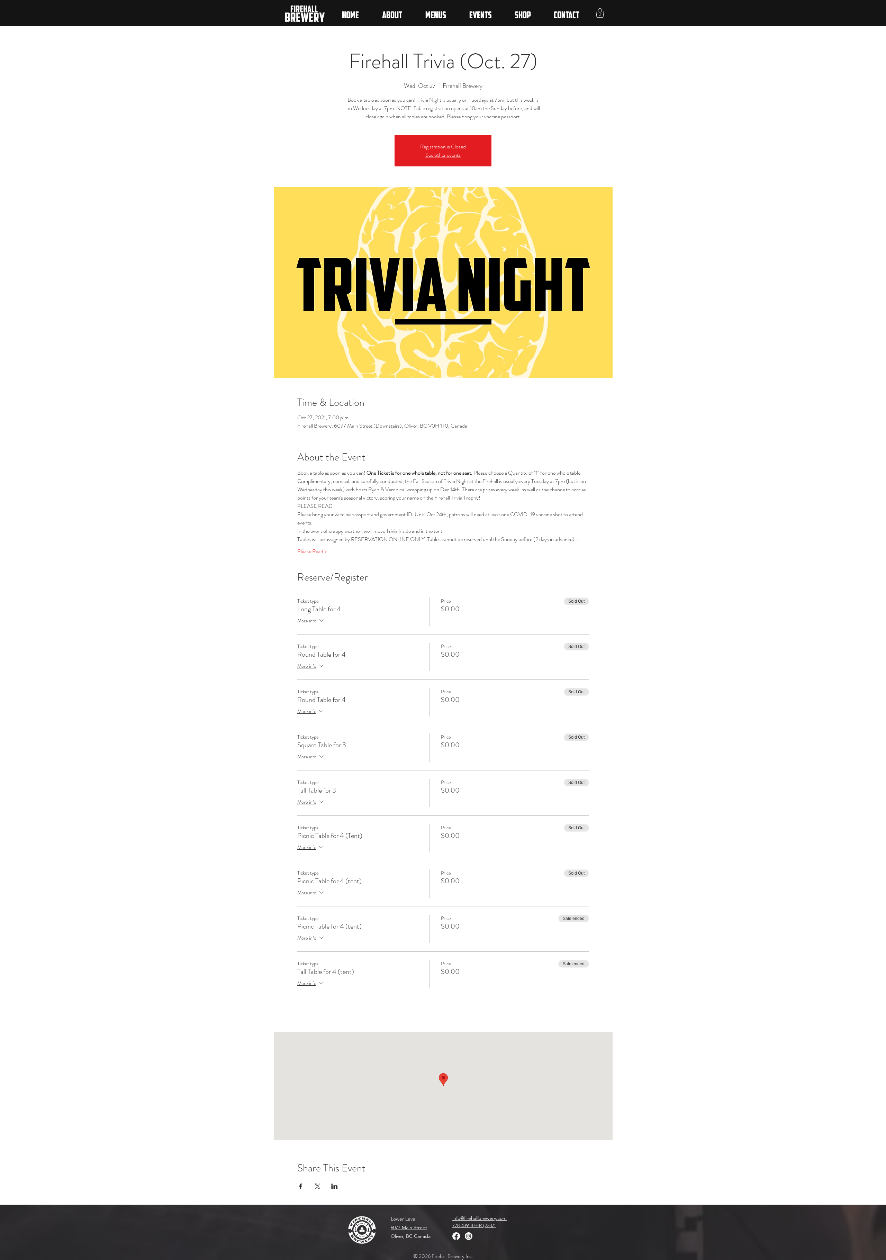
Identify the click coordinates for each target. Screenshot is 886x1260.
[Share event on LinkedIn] (334, 1186)
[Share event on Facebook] (300, 1186)
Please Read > (312, 551)
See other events (443, 155)
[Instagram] (468, 1236)
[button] (600, 13)
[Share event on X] (317, 1186)
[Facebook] (456, 1236)
